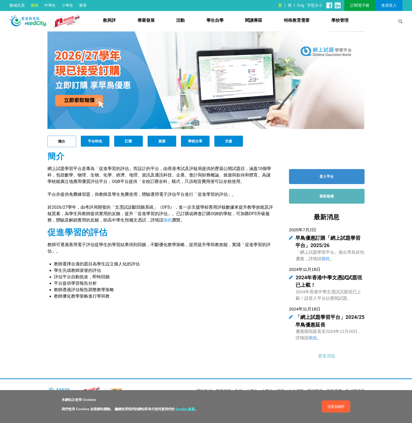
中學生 (50, 5)
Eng (300, 5)
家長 (83, 5)
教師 (34, 5)
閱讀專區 (253, 20)
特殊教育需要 (297, 20)
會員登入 (389, 5)
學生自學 (215, 20)
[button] (326, 356)
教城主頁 (17, 5)
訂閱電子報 (359, 5)
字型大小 (314, 5)
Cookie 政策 (185, 409)
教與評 (109, 20)
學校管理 (340, 20)
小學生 (67, 5)
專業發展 (146, 20)
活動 (180, 20)
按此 (167, 219)
